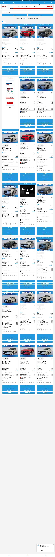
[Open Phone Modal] (31, 2)
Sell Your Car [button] (27, 126)
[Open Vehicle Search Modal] (44, 2)
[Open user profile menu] (51, 2)
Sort (15, 15)
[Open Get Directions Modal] (37, 2)
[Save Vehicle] (17, 40)
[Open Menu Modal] (3, 2)
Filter (41, 15)
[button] (10, 67)
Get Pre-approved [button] (10, 71)
